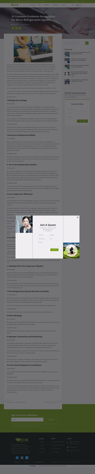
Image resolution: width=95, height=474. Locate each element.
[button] (77, 217)
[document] (47, 237)
